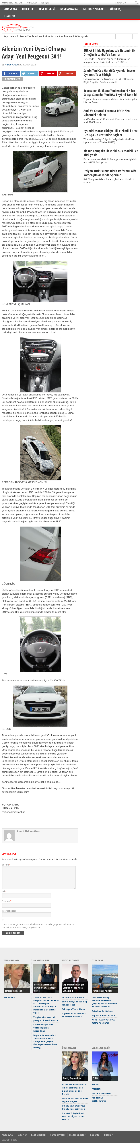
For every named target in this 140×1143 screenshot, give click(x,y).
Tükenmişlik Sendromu (73, 997)
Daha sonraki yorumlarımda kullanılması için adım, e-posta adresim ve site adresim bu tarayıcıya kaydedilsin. (38, 926)
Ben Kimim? (9, 997)
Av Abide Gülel (41, 960)
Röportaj (115, 9)
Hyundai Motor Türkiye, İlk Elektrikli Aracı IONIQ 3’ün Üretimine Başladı (110, 133)
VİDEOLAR (32, 2)
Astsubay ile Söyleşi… (102, 1011)
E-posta (6, 901)
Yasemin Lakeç (11, 960)
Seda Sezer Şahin (101, 1047)
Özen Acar (97, 960)
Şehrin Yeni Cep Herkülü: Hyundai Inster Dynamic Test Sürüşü (109, 73)
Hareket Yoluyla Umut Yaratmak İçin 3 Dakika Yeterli (73, 1116)
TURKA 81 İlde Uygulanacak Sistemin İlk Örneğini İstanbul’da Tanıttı (109, 52)
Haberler (28, 9)
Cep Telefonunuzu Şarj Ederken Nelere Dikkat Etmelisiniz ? (73, 987)
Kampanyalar (69, 9)
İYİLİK (95, 1078)
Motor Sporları (93, 9)
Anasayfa (10, 9)
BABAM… (96, 1084)
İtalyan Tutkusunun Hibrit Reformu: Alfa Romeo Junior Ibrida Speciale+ (110, 173)
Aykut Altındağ (70, 960)
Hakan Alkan (11, 64)
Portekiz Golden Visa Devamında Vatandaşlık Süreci (45, 987)
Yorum (6, 864)
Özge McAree (69, 1047)
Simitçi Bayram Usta (72, 1078)
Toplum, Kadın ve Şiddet (104, 1015)
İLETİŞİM (45, 2)
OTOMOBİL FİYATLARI (12, 2)
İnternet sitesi (9, 910)
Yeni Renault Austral (102, 990)
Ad (4, 891)
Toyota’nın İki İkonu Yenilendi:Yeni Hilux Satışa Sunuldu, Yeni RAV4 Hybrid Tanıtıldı (51, 36)
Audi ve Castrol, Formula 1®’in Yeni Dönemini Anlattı (106, 113)
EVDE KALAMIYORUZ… (102, 1093)
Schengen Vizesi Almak (73, 1009)
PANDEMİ (96, 1089)
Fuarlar (9, 16)
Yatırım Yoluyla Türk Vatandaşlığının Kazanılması (43, 1027)
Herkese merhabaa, (13, 990)
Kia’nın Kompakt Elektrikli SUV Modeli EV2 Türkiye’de (110, 153)
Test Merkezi (47, 9)
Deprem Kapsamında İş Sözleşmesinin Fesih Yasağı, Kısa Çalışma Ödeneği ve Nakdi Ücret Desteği (45, 1041)
